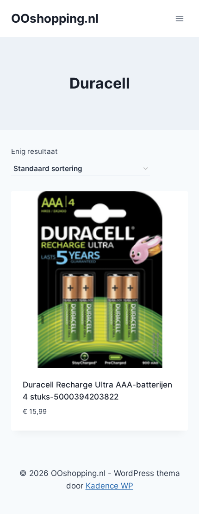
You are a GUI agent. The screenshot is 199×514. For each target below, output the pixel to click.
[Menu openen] (179, 18)
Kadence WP (109, 485)
